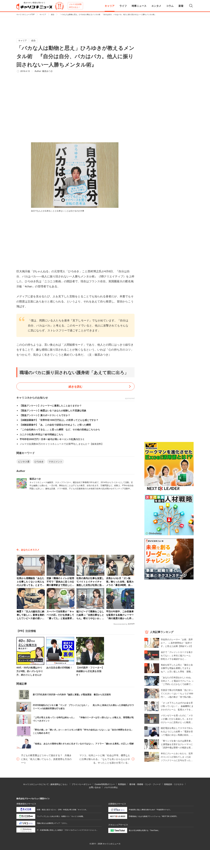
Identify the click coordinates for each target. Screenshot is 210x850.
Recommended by (120, 624)
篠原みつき (47, 71)
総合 (52, 14)
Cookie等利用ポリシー (105, 784)
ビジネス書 (24, 461)
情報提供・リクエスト (174, 784)
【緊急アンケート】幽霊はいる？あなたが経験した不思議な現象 (53, 410)
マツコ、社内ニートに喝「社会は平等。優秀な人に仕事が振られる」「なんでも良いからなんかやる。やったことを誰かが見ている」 (104, 759)
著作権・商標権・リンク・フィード (145, 784)
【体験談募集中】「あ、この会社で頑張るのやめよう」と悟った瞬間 (55, 424)
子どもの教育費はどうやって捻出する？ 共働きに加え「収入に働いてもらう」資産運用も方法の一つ (46, 759)
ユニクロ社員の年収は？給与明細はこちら (41, 434)
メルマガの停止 (111, 787)
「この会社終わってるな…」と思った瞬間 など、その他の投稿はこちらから (60, 429)
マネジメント (55, 461)
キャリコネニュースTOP (25, 14)
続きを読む (76, 386)
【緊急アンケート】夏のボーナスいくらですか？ (45, 415)
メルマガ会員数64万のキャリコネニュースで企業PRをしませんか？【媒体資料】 (62, 443)
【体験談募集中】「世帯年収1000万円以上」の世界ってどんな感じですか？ (59, 419)
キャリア (43, 14)
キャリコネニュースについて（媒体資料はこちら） (45, 784)
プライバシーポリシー (81, 784)
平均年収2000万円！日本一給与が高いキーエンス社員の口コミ (52, 439)
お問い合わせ (95, 787)
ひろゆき (39, 461)
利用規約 (122, 784)
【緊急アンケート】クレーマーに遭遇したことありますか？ (51, 405)
